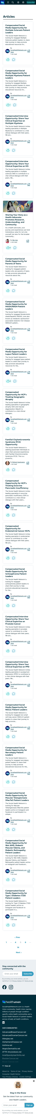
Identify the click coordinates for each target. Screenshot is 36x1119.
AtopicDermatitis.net (11, 1049)
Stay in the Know (18, 1093)
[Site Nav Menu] (8, 2)
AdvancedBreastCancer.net (14, 1032)
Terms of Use (29, 1112)
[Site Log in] (23, 2)
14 (17, 947)
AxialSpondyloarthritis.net (13, 1055)
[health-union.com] (11, 1002)
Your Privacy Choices (10, 1077)
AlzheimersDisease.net (12, 1042)
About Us (5, 1071)
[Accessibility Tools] (18, 2)
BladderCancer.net (10, 1058)
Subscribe (30, 2)
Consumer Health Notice (11, 1074)
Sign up (29, 1105)
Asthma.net (7, 1045)
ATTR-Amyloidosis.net (12, 1052)
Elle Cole (15, 240)
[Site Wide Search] (12, 2)
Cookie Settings (25, 1077)
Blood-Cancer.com (10, 1062)
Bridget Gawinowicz (18, 462)
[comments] (13, 59)
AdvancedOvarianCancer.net (14, 1035)
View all (7, 1066)
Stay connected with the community (14, 967)
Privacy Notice (17, 1112)
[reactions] (7, 59)
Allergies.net (7, 1039)
